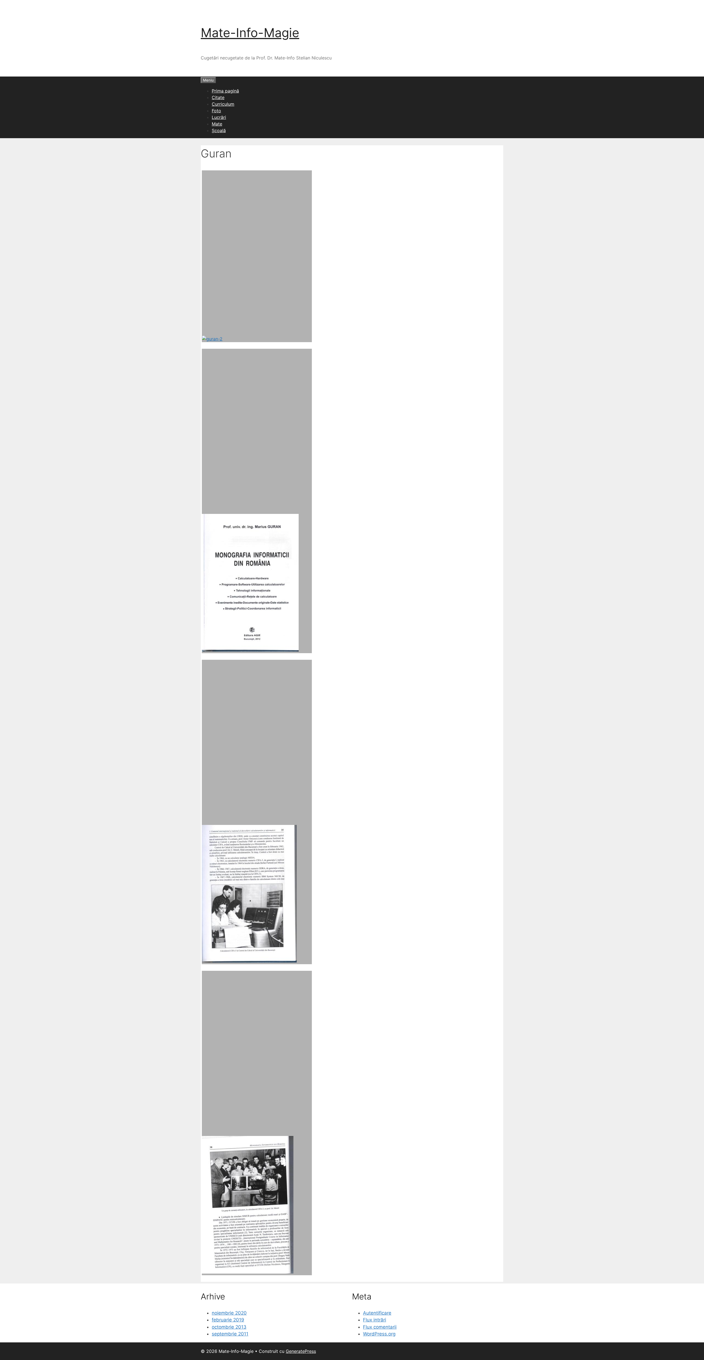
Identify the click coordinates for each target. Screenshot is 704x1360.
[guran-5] (257, 1123)
